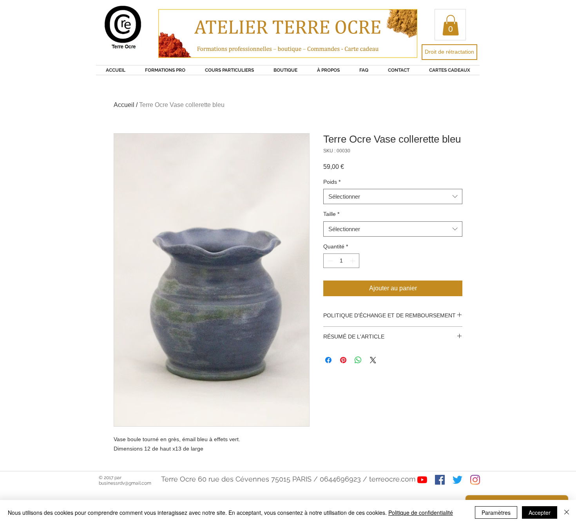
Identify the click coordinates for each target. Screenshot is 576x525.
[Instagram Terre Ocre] (475, 480)
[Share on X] (373, 360)
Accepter (540, 512)
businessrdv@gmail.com (125, 483)
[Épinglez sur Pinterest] (343, 360)
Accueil (124, 104)
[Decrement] (329, 261)
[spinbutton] (341, 261)
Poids (332, 182)
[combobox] (392, 196)
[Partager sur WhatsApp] (358, 360)
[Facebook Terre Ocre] (440, 480)
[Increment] (353, 261)
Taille (331, 214)
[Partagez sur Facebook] (328, 360)
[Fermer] (566, 512)
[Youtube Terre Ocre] (422, 480)
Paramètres (496, 512)
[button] (450, 25)
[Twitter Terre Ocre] (457, 480)
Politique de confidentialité (420, 512)
